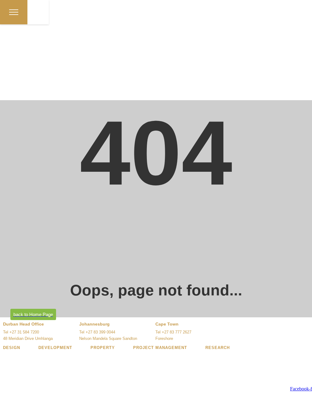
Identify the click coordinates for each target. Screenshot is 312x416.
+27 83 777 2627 (176, 332)
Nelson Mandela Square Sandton (108, 338)
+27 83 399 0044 (100, 332)
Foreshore (164, 338)
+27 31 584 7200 (24, 332)
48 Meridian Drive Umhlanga (28, 338)
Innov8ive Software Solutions (125, 384)
